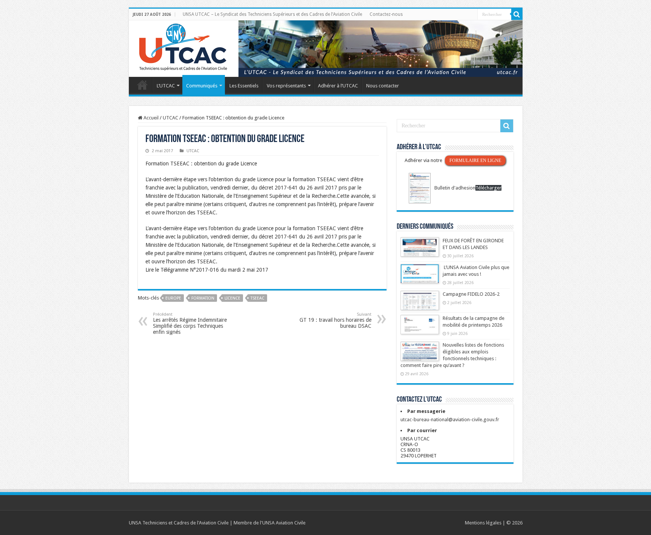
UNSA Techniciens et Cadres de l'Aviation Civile (179, 523)
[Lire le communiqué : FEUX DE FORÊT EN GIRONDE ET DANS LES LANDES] (420, 250)
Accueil (142, 85)
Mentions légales (483, 523)
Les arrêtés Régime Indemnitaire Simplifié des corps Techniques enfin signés (190, 323)
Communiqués (201, 86)
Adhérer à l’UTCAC (338, 86)
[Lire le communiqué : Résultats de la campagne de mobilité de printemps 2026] (420, 328)
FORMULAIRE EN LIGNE (475, 160)
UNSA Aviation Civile (284, 523)
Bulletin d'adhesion (454, 188)
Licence (232, 298)
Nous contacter (382, 86)
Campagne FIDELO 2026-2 (471, 294)
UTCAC (170, 118)
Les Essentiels (243, 86)
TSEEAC (257, 298)
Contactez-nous (386, 14)
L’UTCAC (166, 86)
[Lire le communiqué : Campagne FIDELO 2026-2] (420, 304)
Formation (202, 298)
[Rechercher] (517, 14)
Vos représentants (286, 86)
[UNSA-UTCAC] (326, 48)
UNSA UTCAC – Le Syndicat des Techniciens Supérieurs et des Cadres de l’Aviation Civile (272, 14)
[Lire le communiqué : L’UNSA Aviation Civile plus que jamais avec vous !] (420, 277)
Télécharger (488, 188)
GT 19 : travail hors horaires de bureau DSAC (335, 320)
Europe (173, 298)
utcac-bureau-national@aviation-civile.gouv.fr (449, 419)
